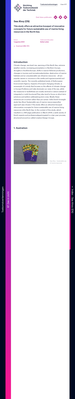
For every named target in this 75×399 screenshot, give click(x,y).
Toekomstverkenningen (49, 4)
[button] (72, 199)
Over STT (63, 4)
